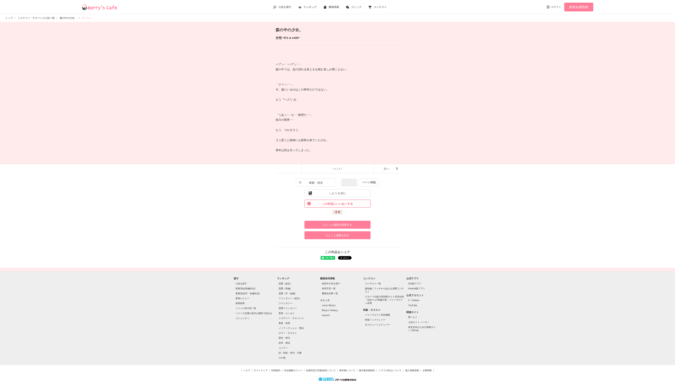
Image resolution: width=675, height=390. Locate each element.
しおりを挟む (337, 193)
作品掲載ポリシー (293, 370)
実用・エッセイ (287, 313)
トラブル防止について (390, 370)
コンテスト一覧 (373, 283)
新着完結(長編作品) (245, 288)
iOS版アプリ (414, 283)
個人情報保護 (412, 370)
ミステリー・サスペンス (291, 318)
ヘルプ (246, 370)
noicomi (326, 315)
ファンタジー (285, 303)
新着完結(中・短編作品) (248, 293)
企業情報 (427, 370)
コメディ (283, 348)
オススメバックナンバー (377, 324)
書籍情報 (334, 6)
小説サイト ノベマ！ (418, 322)
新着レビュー (242, 298)
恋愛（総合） (285, 283)
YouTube (412, 305)
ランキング (310, 6)
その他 (282, 357)
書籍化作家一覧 (330, 293)
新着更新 (240, 303)
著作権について (347, 370)
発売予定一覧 (329, 288)
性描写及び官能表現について (321, 370)
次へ (386, 168)
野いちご (412, 317)
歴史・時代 (284, 338)
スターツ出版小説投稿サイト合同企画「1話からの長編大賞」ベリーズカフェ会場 (384, 299)
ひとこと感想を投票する (337, 224)
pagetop (670, 380)
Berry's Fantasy (330, 310)
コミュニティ (242, 318)
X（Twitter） (414, 300)
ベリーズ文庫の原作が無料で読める (254, 313)
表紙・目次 (316, 182)
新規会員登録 (578, 7)
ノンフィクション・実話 (291, 328)
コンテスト (380, 6)
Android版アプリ (416, 288)
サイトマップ (261, 370)
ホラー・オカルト (288, 333)
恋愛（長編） (285, 288)
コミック (356, 6)
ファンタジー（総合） (290, 298)
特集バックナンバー (375, 319)
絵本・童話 (284, 342)
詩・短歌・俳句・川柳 (290, 353)
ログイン (556, 6)
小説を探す (284, 6)
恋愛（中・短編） (288, 293)
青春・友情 (284, 323)
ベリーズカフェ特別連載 (377, 315)
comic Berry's (329, 305)
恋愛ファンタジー (288, 308)
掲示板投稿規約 (367, 370)
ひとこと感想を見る (337, 235)
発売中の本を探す (331, 283)
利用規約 (275, 370)
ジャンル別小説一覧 (246, 308)
